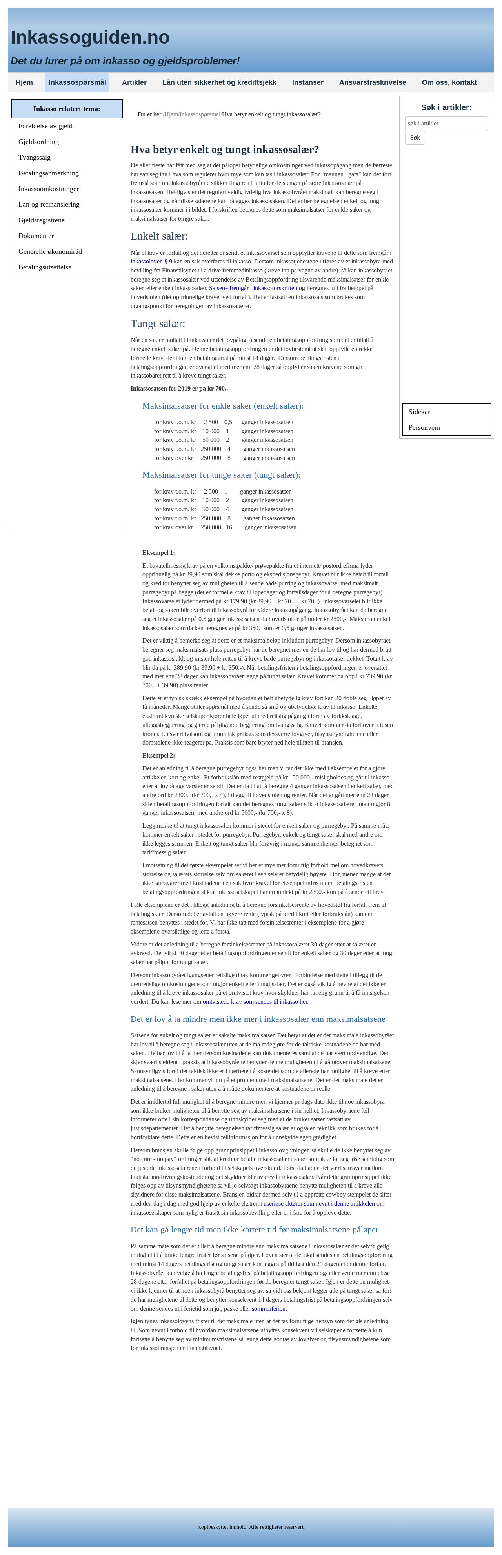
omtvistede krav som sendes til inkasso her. (256, 1001)
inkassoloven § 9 (151, 261)
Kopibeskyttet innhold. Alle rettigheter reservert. (251, 1527)
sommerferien (269, 1308)
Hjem (24, 82)
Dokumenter (36, 236)
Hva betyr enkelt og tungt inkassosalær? (225, 149)
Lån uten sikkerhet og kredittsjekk (219, 82)
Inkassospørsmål (77, 82)
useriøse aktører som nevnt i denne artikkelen (319, 1203)
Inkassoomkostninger (48, 189)
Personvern (424, 427)
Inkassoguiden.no (90, 37)
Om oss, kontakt (449, 82)
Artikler (134, 82)
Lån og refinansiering (49, 204)
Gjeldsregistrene (41, 220)
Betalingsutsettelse (44, 267)
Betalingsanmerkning (48, 173)
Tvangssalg (34, 157)
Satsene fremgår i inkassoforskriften (253, 288)
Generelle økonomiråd (50, 251)
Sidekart (420, 412)
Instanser (308, 82)
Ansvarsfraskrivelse (372, 82)
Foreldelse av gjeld (45, 126)
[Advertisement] (67, 402)
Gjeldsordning (38, 141)
